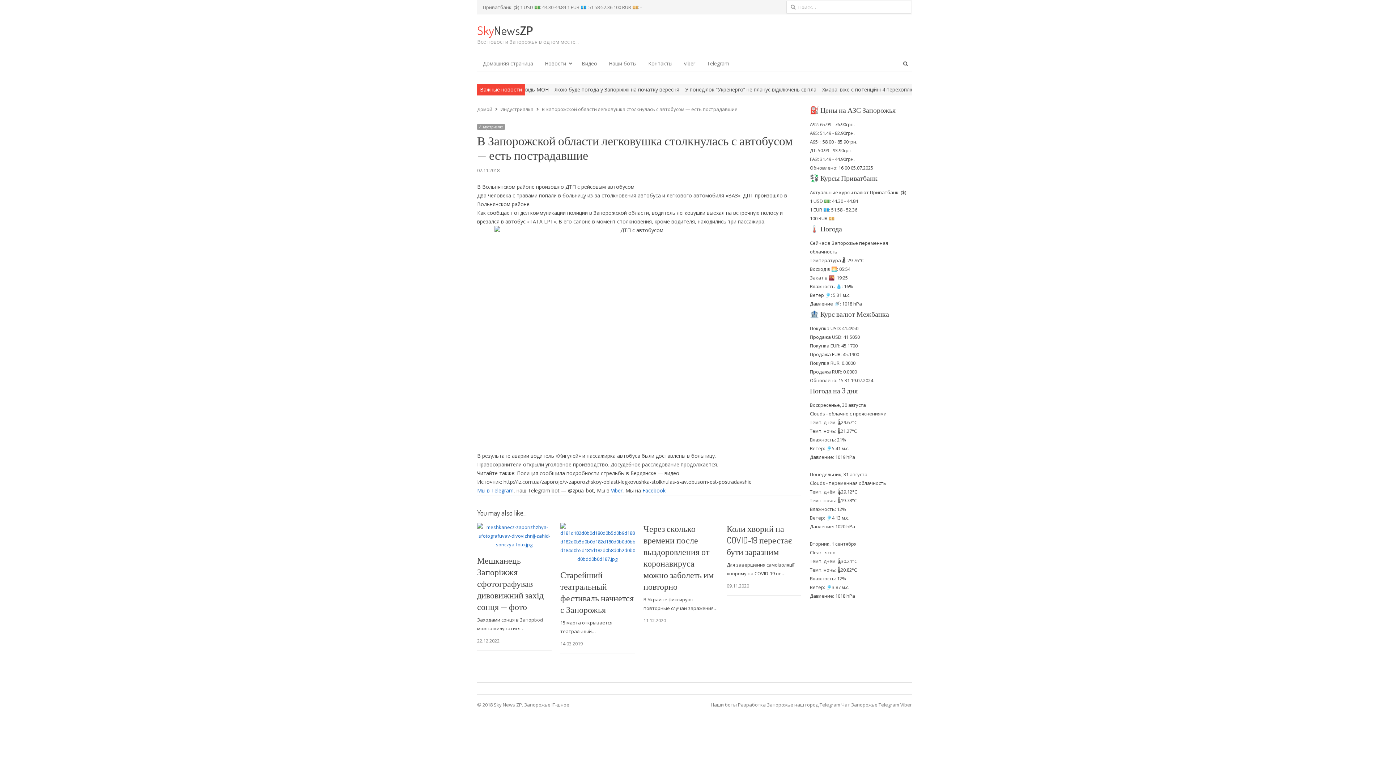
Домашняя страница (508, 63)
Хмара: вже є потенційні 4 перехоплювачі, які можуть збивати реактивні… (859, 89)
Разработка (752, 704)
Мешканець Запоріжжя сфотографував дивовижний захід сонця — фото (510, 583)
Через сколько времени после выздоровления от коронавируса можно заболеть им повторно (678, 557)
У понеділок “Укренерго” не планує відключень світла (696, 89)
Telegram (718, 63)
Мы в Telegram (495, 490)
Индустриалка (491, 126)
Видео (589, 63)
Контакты (660, 63)
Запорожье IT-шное (546, 704)
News (505, 30)
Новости (555, 63)
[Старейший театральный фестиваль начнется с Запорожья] (597, 527)
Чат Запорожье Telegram (870, 704)
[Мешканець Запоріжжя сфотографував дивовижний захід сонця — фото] (514, 527)
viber (689, 63)
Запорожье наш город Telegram (803, 704)
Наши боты (623, 63)
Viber (617, 490)
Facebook (654, 490)
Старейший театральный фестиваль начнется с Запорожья (597, 592)
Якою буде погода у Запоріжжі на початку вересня (562, 89)
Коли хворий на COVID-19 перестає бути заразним (759, 540)
